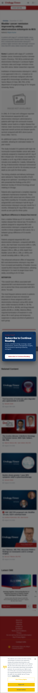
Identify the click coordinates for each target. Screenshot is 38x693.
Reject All (21, 684)
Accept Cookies (21, 689)
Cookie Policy (15, 676)
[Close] (35, 659)
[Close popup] (34, 334)
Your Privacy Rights (21, 679)
